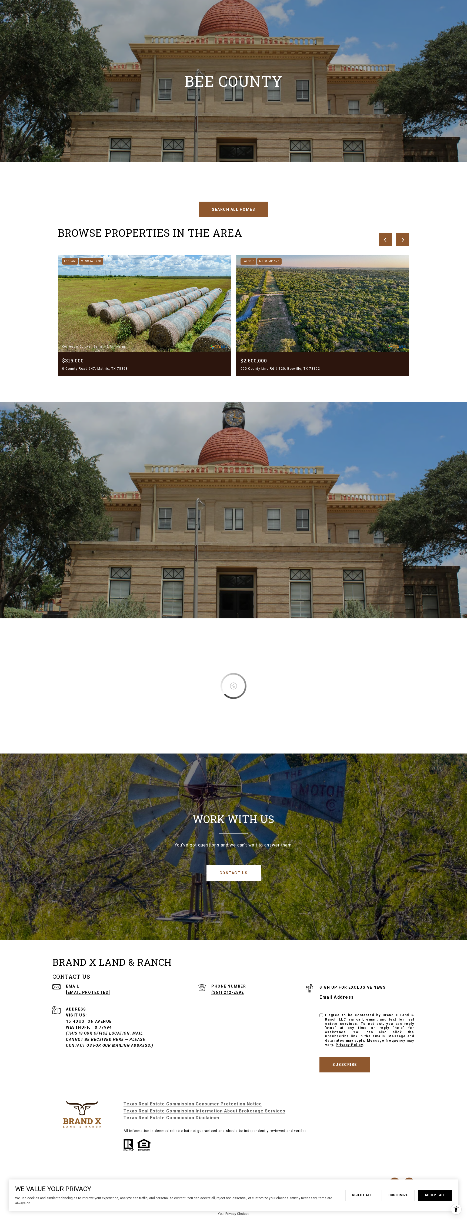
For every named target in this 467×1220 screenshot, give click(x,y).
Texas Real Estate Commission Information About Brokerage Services (204, 1111)
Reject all (362, 1195)
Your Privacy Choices (233, 1214)
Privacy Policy (349, 1045)
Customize (398, 1195)
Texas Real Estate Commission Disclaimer (172, 1117)
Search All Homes (233, 209)
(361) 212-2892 (227, 992)
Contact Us (233, 873)
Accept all (435, 1195)
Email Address (336, 997)
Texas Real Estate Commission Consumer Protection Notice (193, 1103)
